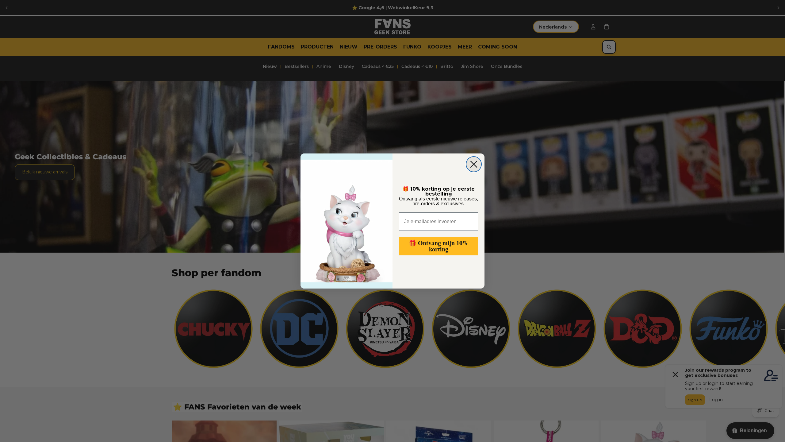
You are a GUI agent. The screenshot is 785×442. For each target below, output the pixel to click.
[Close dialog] (473, 164)
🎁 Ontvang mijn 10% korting (439, 246)
